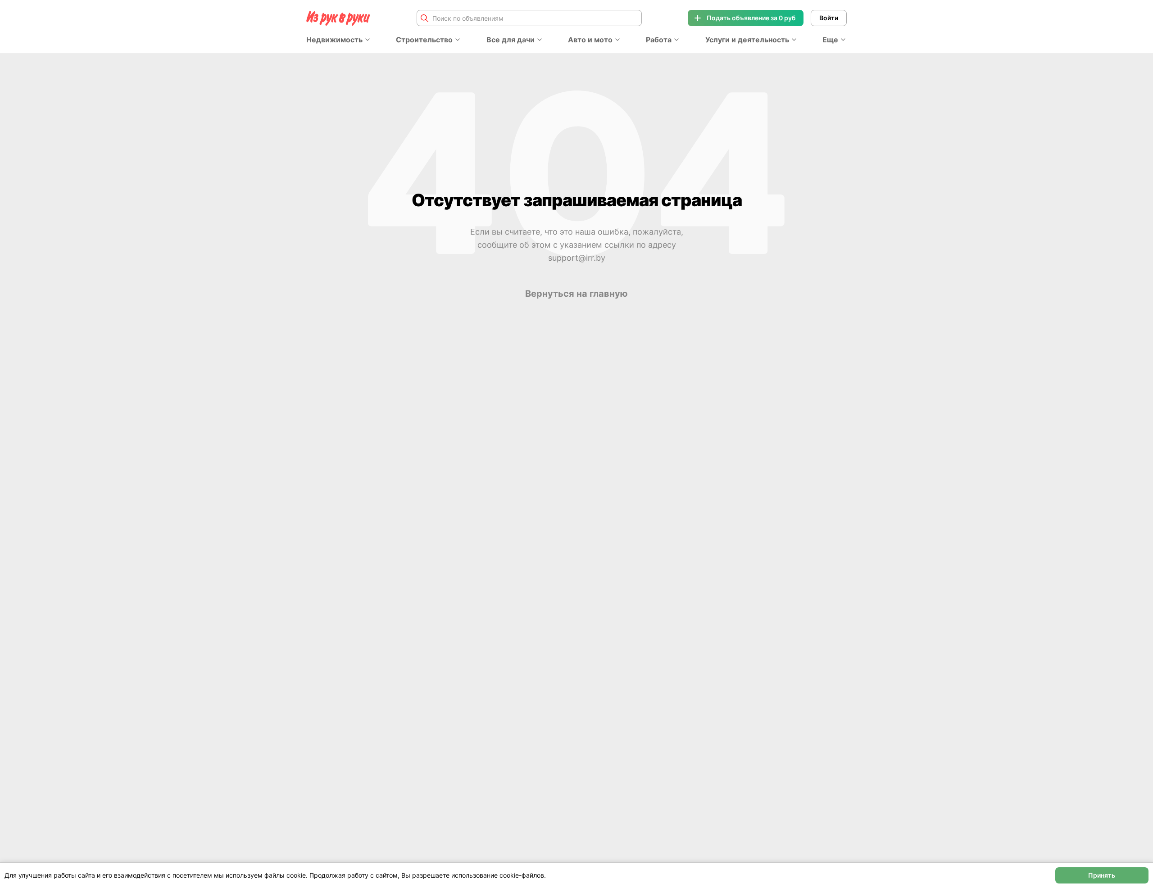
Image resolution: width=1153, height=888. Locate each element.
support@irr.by (576, 258)
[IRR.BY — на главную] (338, 18)
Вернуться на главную (576, 293)
